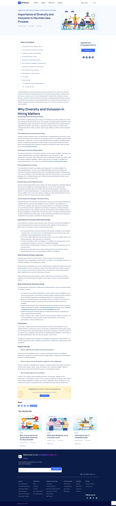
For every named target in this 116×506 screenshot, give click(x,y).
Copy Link (34, 405)
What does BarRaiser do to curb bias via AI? (57, 436)
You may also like (29, 86)
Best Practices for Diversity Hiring (30, 73)
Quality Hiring (49, 493)
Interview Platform (23, 484)
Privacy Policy (89, 486)
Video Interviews (22, 491)
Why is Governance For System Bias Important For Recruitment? (29, 437)
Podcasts (35, 486)
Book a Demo (84, 2)
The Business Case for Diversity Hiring (31, 46)
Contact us (78, 488)
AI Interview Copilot (23, 488)
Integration (79, 486)
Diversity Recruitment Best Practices (31, 60)
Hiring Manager (68, 486)
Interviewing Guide (38, 491)
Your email (21, 467)
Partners (78, 491)
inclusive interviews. (31, 146)
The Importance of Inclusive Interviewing (32, 50)
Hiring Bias (49, 484)
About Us (78, 484)
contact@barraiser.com (89, 474)
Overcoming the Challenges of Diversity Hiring (34, 63)
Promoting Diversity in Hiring (29, 56)
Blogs (23, 10)
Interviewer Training (23, 496)
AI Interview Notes (51, 486)
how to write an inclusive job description (56, 161)
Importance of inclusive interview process (32, 66)
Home (19, 10)
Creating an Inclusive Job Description (31, 53)
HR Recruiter (67, 484)
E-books (35, 488)
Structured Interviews (23, 493)
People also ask (26, 80)
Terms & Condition (90, 484)
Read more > (23, 446)
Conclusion (25, 76)
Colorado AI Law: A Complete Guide (82, 436)
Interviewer (67, 488)
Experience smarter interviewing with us (35, 83)
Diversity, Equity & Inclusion (53, 488)
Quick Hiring (49, 496)
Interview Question (38, 493)
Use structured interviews (47, 307)
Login (94, 2)
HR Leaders (66, 491)
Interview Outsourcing (24, 486)
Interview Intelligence (48, 309)
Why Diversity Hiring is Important (30, 70)
